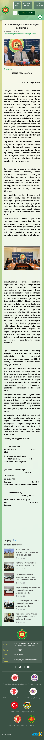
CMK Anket (17, 4)
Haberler (16, 31)
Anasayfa (7, 31)
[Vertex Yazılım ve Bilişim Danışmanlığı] (36, 735)
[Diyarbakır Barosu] (5, 10)
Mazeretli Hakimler (27, 4)
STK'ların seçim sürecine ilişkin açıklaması (20, 33)
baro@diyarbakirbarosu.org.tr (25, 659)
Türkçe (23, 13)
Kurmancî (30, 13)
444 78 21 (18, 650)
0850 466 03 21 (20, 654)
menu (39, 16)
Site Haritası (6, 734)
